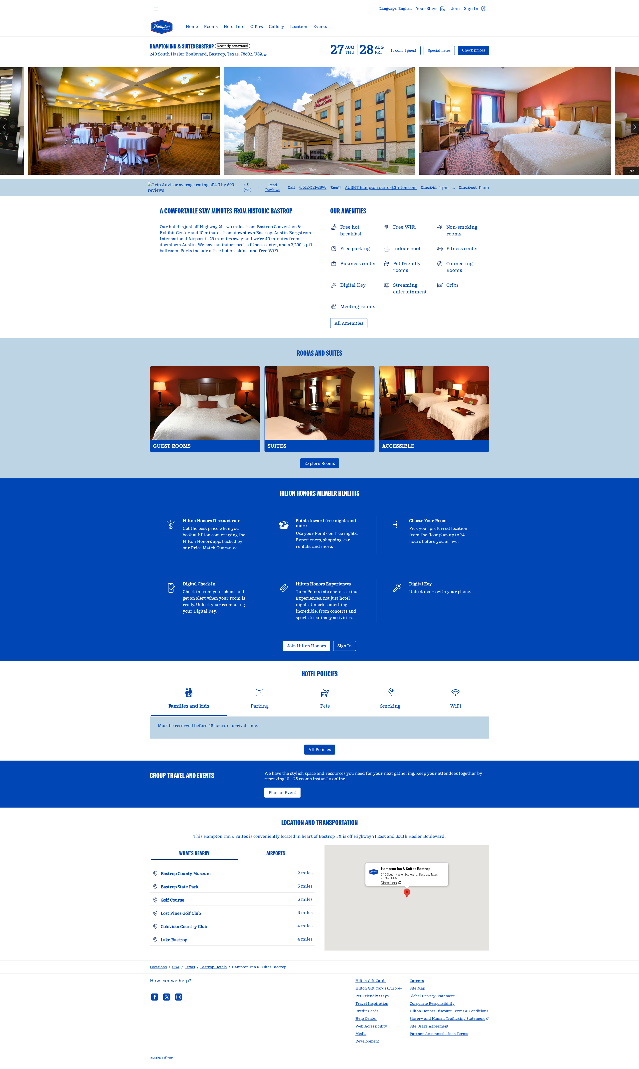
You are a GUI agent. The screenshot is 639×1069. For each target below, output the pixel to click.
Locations (158, 967)
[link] (312, 187)
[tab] (189, 700)
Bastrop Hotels (213, 967)
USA (175, 967)
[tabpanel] (319, 728)
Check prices (475, 50)
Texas (190, 967)
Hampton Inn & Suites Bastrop (259, 967)
